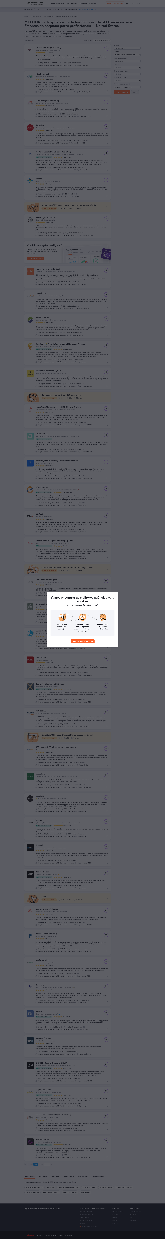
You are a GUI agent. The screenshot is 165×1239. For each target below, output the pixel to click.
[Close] (116, 594)
